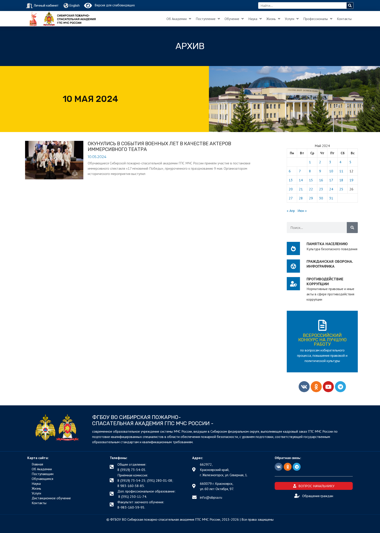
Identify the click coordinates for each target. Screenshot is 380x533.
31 (331, 198)
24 (331, 189)
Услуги (289, 19)
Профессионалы (315, 19)
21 (301, 189)
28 (301, 198)
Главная (37, 464)
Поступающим (42, 474)
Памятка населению (327, 243)
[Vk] (304, 386)
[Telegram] (340, 386)
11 (341, 171)
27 (291, 198)
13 (291, 180)
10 (331, 171)
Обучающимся (42, 478)
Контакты (344, 19)
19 (351, 180)
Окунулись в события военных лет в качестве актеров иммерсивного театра (159, 146)
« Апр (291, 210)
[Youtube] (328, 386)
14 (301, 180)
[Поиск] (350, 5)
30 (321, 198)
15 (311, 180)
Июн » (302, 210)
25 (341, 189)
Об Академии (176, 19)
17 (331, 180)
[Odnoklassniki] (316, 386)
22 (311, 189)
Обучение (232, 19)
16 (321, 180)
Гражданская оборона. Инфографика (330, 264)
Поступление (206, 19)
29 (311, 198)
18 (341, 180)
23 (321, 189)
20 (291, 189)
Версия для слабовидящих (113, 5)
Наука (252, 19)
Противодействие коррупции (325, 281)
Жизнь (271, 19)
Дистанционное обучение (51, 498)
